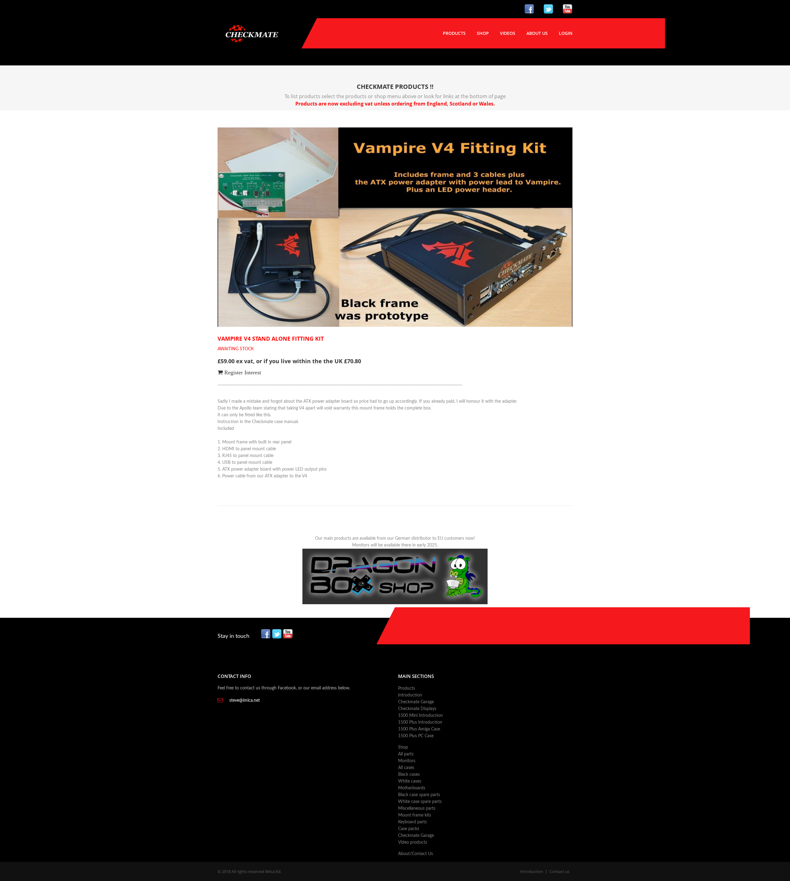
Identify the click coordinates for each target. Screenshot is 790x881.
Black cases (409, 774)
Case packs (408, 829)
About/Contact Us (415, 854)
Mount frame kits (414, 815)
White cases (409, 781)
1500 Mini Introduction (420, 715)
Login (565, 33)
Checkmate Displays (417, 709)
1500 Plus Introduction (420, 722)
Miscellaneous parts (416, 808)
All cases (406, 768)
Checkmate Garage (416, 702)
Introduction (410, 695)
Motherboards (411, 788)
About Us (537, 33)
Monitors (406, 761)
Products (454, 33)
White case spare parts (420, 802)
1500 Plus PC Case (416, 736)
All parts (406, 754)
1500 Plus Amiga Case (419, 729)
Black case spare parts (419, 795)
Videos (507, 33)
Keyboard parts (412, 822)
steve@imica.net (244, 700)
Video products (412, 842)
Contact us (559, 871)
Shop (483, 33)
